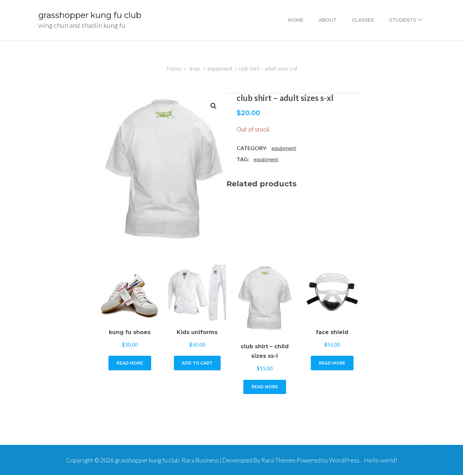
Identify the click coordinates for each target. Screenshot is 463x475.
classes (363, 20)
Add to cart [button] (197, 363)
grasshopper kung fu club (89, 15)
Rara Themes (278, 460)
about (328, 20)
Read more (130, 363)
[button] (213, 106)
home (295, 20)
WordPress (344, 460)
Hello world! (380, 460)
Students (402, 20)
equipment (283, 148)
